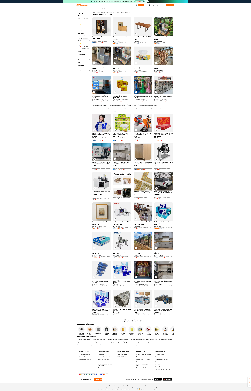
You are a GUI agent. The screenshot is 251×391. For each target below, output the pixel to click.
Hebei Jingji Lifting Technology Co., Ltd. (162, 168)
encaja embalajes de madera (130, 345)
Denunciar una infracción (141, 367)
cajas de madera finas (96, 345)
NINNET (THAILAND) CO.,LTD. (140, 42)
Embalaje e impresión (101, 12)
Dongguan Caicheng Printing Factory (99, 41)
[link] (249, 378)
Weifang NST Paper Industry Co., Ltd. (141, 71)
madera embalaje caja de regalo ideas (86, 342)
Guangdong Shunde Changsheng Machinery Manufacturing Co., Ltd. (122, 227)
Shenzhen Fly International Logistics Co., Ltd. (101, 100)
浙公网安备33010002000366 (147, 389)
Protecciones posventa (103, 361)
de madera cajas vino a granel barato (134, 108)
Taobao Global (131, 385)
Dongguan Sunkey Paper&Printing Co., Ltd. (101, 138)
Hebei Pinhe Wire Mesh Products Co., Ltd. (142, 256)
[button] (136, 5)
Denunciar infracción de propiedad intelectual (143, 365)
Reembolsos (138, 361)
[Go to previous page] (122, 320)
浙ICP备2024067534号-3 (159, 389)
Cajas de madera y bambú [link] (126, 12)
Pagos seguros (101, 354)
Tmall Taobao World (119, 385)
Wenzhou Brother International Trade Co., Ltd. (122, 256)
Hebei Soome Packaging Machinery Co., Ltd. (163, 314)
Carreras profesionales (83, 361)
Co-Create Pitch (82, 356)
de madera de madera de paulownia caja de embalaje (104, 111)
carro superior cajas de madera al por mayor (153, 108)
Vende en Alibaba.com (159, 354)
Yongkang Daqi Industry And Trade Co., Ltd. (142, 138)
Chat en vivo (138, 356)
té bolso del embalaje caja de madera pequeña (148, 105)
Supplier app (133, 379)
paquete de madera (132, 105)
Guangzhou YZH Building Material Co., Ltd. (142, 285)
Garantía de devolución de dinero (105, 356)
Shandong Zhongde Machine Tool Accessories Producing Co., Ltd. (101, 285)
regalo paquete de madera (130, 342)
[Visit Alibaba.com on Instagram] (164, 369)
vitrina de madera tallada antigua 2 (124, 111)
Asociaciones (158, 364)
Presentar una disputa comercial (143, 359)
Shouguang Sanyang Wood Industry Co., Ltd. (122, 168)
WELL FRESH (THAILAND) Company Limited (163, 227)
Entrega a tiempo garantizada (104, 359)
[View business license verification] (137, 389)
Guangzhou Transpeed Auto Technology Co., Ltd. (122, 314)
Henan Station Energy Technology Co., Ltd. (101, 168)
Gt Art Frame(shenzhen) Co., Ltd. (140, 197)
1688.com (112, 385)
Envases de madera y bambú (113, 12)
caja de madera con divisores (84, 339)
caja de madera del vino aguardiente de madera (112, 345)
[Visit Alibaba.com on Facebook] (156, 369)
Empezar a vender (159, 356)
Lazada (125, 385)
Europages (144, 385)
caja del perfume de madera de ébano (165, 339)
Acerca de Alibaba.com (84, 351)
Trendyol (139, 385)
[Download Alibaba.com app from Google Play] (167, 379)
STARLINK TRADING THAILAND (160, 138)
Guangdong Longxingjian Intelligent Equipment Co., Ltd (101, 198)
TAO (136, 385)
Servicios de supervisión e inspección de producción (105, 365)
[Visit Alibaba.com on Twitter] (161, 369)
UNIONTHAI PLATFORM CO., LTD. (120, 42)
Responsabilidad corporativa (85, 359)
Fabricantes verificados (122, 354)
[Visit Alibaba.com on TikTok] (169, 369)
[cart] (154, 5)
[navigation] (83, 166)
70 (140, 320)
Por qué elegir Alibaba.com (84, 354)
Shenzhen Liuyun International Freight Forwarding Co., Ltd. (122, 100)
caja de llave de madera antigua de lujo (118, 105)
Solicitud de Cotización (122, 356)
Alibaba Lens (85, 379)
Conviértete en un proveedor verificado (163, 361)
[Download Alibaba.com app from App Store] (158, 379)
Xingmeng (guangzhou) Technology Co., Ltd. (143, 100)
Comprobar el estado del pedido (161, 359)
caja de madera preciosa (117, 342)
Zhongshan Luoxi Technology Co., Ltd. (162, 197)
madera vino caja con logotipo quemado (116, 108)
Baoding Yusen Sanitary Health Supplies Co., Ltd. (122, 138)
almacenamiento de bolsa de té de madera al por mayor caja (142, 339)
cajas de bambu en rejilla (161, 342)
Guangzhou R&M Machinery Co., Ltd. (161, 100)
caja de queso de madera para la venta (146, 342)
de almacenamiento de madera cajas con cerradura (118, 339)
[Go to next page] (143, 320)
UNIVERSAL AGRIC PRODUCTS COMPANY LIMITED (101, 256)
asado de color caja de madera (103, 342)
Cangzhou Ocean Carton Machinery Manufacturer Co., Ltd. (143, 314)
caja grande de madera (83, 345)
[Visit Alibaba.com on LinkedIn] (159, 369)
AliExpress (107, 385)
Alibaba (93, 12)
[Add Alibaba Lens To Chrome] (98, 379)
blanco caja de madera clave (99, 339)
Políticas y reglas (101, 367)
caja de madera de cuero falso (99, 108)
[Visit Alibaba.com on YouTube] (166, 369)
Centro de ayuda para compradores (143, 354)
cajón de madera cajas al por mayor (100, 105)
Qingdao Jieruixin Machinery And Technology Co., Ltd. (143, 227)
